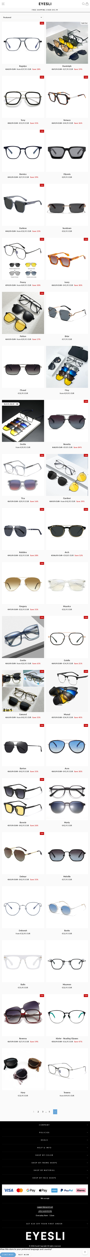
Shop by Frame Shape (44, 1163)
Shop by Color (44, 1155)
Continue (8, 1255)
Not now (24, 1255)
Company (44, 1125)
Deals (44, 1140)
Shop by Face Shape (44, 1178)
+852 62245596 (45, 1211)
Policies (44, 1132)
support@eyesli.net (45, 1207)
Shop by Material (44, 1170)
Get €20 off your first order (44, 1224)
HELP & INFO (44, 1148)
